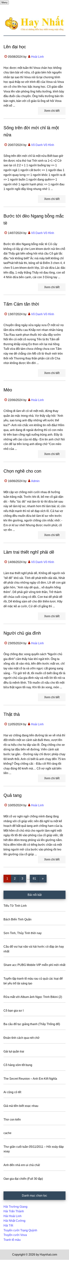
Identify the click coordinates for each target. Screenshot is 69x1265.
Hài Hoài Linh (12, 1216)
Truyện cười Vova (15, 1235)
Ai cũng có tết (12, 1092)
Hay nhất (34, 23)
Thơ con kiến (12, 1119)
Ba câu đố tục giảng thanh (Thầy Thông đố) (31, 1024)
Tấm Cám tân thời (21, 303)
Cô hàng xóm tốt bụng (17, 1065)
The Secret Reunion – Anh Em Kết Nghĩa (30, 1078)
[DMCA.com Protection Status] (9, 1262)
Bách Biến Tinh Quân (17, 919)
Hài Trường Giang (15, 1206)
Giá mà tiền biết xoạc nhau (20, 1105)
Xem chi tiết (51, 110)
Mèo (7, 389)
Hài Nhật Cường (14, 1220)
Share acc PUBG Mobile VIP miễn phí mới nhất (34, 964)
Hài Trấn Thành (13, 1211)
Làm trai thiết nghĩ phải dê (28, 552)
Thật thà (11, 714)
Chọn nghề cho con (22, 471)
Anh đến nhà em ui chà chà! (21, 1165)
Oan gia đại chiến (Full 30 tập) (23, 1178)
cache (7, 1133)
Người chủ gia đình (22, 633)
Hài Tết (8, 1225)
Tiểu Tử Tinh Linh (15, 905)
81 (36, 878)
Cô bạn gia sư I (13, 1010)
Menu (4, 2)
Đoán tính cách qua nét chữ (21, 1037)
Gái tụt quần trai (13, 1051)
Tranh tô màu (12, 1239)
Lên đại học (14, 46)
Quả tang (12, 795)
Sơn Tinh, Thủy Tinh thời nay (22, 933)
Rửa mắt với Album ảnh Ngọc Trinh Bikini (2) (32, 996)
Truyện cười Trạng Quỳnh (20, 1230)
